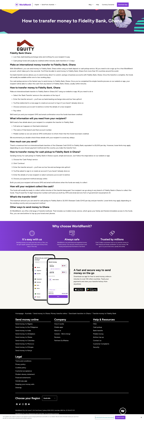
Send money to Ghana (23, 337)
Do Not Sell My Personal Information (104, 417)
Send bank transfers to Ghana (80, 313)
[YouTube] (28, 404)
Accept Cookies (120, 417)
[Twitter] (19, 404)
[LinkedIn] (25, 404)
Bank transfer (98, 331)
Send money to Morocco (24, 344)
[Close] (141, 417)
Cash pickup (97, 327)
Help (97, 4)
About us (57, 331)
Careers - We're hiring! (62, 334)
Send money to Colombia (24, 340)
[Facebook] (16, 404)
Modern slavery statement (25, 374)
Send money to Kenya (23, 350)
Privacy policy (20, 364)
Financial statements (23, 378)
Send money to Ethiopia (24, 347)
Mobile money (98, 334)
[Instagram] (22, 404)
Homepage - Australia (23, 313)
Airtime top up (98, 337)
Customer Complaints (101, 344)
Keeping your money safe (24, 384)
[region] (72, 417)
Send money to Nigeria (23, 324)
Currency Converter (108, 4)
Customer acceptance (23, 371)
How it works (59, 324)
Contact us (97, 340)
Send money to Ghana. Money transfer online (50, 313)
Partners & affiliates (61, 340)
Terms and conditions (23, 361)
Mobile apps (58, 327)
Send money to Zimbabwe (25, 334)
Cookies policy (20, 368)
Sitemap (18, 388)
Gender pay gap (21, 381)
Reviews (57, 337)
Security (96, 347)
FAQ (94, 324)
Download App (122, 4)
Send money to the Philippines (26, 327)
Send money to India (23, 331)
